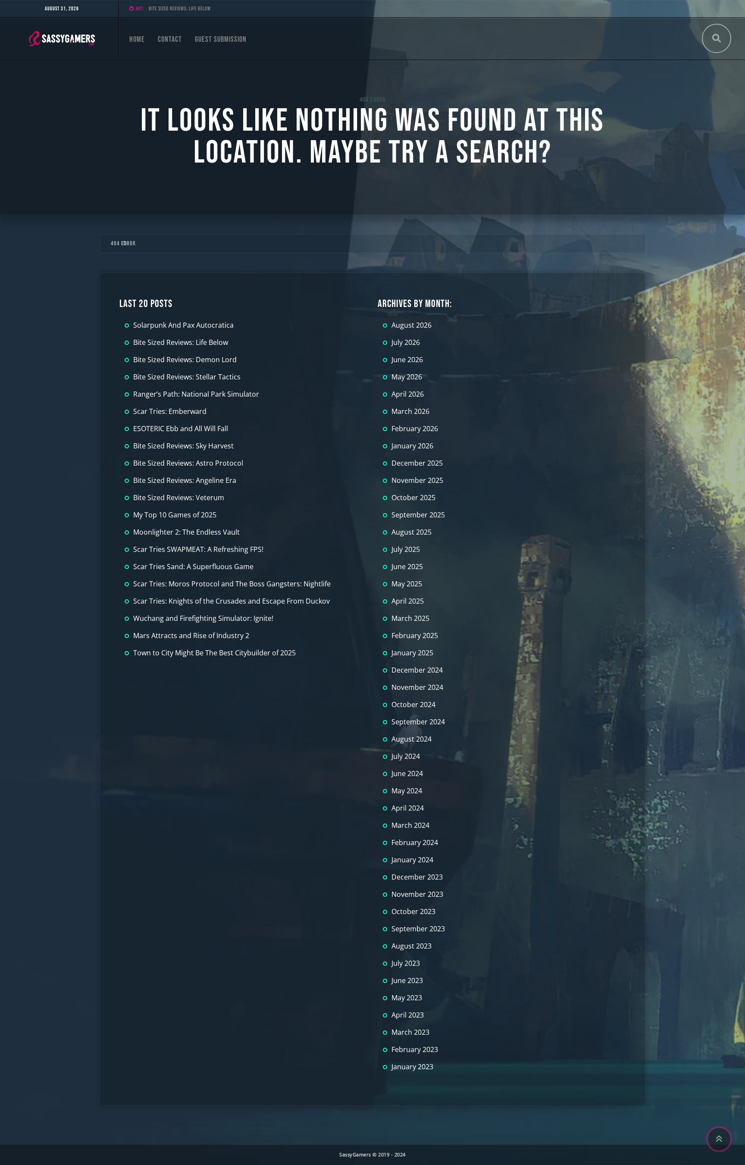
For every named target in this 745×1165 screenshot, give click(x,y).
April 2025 (407, 601)
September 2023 (418, 928)
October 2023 (413, 911)
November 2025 (417, 480)
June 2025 (407, 566)
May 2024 (406, 790)
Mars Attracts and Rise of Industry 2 (191, 635)
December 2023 (417, 877)
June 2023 (407, 980)
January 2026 (412, 446)
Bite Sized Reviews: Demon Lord (181, 9)
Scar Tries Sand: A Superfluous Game (193, 566)
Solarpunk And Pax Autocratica (183, 325)
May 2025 (406, 584)
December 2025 (417, 463)
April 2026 (407, 394)
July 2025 (405, 549)
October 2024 (413, 704)
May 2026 (406, 377)
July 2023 (405, 963)
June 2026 (407, 359)
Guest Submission (221, 39)
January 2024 (412, 859)
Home (137, 39)
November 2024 (417, 687)
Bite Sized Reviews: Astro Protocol (188, 463)
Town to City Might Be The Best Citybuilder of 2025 (214, 653)
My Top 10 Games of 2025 (174, 515)
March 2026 (410, 411)
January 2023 (412, 1066)
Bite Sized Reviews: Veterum (178, 497)
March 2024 (410, 825)
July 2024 (405, 756)
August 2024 (411, 739)
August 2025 (411, 532)
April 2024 (407, 808)
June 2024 (407, 773)
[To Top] (719, 1139)
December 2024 (417, 670)
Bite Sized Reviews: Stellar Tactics (187, 377)
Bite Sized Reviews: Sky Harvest (183, 446)
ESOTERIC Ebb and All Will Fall (180, 428)
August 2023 (411, 946)
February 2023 (414, 1049)
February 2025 (414, 635)
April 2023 (407, 1015)
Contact (170, 39)
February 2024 (414, 842)
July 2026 (405, 342)
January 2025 (412, 653)
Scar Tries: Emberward (170, 411)
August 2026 (411, 325)
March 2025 (410, 618)
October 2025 (413, 497)
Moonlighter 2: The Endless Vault (186, 532)
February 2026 (414, 428)
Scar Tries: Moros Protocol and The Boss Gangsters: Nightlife (232, 584)
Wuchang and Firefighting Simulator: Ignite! (203, 618)
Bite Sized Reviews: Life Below (180, 342)
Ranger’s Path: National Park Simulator (196, 394)
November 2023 (417, 894)
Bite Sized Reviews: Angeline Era (184, 480)
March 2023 (410, 1032)
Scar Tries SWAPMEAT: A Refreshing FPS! (198, 549)
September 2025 (418, 515)
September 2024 (418, 722)
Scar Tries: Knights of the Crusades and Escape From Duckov (231, 601)
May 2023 (406, 997)
